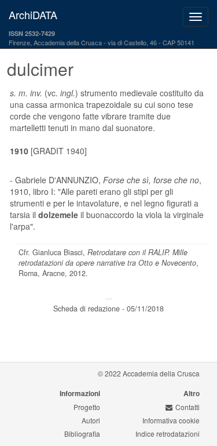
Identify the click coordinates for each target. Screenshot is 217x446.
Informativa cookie (171, 420)
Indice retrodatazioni (167, 433)
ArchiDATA (33, 14)
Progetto (86, 407)
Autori (91, 420)
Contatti (187, 407)
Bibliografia (82, 433)
